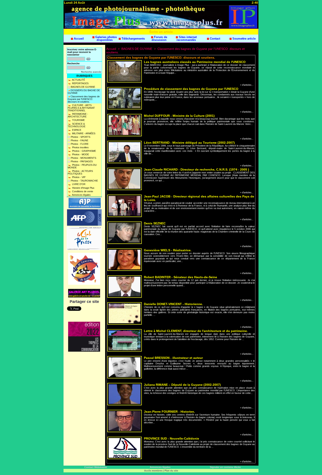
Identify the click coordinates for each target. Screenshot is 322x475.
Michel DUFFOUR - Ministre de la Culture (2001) (179, 115)
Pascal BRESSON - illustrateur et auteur (173, 358)
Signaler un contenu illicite (225, 467)
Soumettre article (244, 38)
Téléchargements (133, 38)
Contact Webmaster (95, 467)
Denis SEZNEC (155, 223)
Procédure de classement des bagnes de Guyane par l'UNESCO (191, 89)
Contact (214, 38)
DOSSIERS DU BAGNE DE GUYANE (84, 91)
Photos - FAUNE (79, 140)
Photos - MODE (80, 154)
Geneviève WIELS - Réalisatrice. (167, 250)
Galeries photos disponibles (105, 38)
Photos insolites (80, 147)
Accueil (78, 38)
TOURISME (78, 120)
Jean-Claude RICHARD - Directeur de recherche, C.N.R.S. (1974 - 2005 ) (196, 169)
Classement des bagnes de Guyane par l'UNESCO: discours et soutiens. (84, 99)
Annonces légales (81, 195)
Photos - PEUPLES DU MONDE (82, 166)
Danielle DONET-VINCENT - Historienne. (173, 304)
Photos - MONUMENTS (83, 158)
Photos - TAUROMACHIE (84, 180)
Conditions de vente (82, 191)
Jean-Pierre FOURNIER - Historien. (169, 411)
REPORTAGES (79, 83)
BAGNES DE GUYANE (83, 87)
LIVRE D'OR (78, 184)
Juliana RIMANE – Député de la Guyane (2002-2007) (182, 384)
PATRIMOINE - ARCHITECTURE (78, 115)
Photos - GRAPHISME (83, 151)
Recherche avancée (91, 72)
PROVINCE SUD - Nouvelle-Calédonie (171, 438)
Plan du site (171, 470)
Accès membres (153, 470)
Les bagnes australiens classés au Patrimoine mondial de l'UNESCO (195, 62)
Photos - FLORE (79, 144)
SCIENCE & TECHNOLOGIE (76, 125)
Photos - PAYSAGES (82, 161)
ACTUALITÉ (78, 80)
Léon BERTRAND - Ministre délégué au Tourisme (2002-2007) (189, 142)
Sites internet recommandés (187, 38)
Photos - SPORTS (80, 137)
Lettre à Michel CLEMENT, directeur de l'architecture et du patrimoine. (196, 331)
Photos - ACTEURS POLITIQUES (80, 172)
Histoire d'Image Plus (82, 188)
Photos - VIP (78, 177)
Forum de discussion (159, 38)
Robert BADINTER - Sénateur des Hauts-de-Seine (180, 277)
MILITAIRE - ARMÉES (83, 133)
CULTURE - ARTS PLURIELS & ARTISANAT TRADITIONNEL (81, 108)
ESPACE (76, 130)
